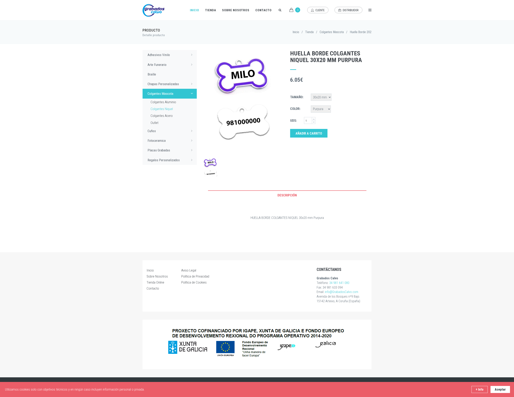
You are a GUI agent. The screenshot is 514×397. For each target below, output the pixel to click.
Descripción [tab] (287, 195)
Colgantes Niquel (162, 109)
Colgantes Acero (162, 116)
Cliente (320, 10)
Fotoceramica (157, 141)
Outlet (154, 123)
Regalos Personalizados (164, 160)
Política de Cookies (194, 282)
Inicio (194, 10)
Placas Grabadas (159, 150)
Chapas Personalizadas (163, 84)
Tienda (210, 10)
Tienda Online (155, 282)
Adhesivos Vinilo (159, 55)
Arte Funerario (157, 65)
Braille (152, 74)
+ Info (479, 389)
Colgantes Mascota (332, 32)
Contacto (263, 10)
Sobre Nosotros (235, 10)
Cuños (152, 131)
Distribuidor (350, 10)
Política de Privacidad (195, 276)
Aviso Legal (188, 270)
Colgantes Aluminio (163, 102)
